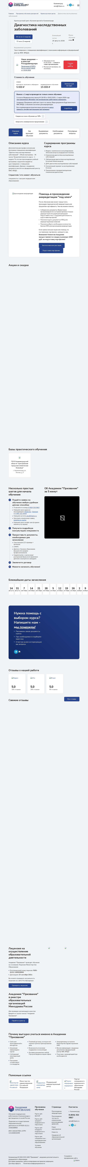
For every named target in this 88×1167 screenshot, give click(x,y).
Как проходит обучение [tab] (29, 133)
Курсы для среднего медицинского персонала (40, 1122)
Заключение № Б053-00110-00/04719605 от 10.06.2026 (28, 68)
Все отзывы (72, 699)
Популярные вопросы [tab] (72, 132)
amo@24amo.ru (58, 6)
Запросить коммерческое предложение (30, 122)
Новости (55, 1132)
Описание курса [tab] (15, 132)
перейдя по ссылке (20, 520)
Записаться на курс (69, 85)
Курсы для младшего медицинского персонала (40, 1131)
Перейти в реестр (18, 1021)
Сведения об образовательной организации (58, 1137)
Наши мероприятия (56, 1128)
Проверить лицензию (20, 985)
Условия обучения (38, 1146)
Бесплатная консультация (51, 245)
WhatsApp (27, 512)
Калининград (58, 4)
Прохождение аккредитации (57, 1112)
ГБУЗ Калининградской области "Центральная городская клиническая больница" (19, 464)
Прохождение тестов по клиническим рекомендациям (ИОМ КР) (57, 1120)
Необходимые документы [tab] (58, 132)
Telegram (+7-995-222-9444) (26, 513)
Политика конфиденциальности (34, 1164)
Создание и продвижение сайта (71, 1157)
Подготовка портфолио (51, 251)
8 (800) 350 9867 (21, 5)
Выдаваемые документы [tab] (43, 132)
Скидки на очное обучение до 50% (28, 116)
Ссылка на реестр (70, 64)
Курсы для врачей (38, 1115)
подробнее (68, 108)
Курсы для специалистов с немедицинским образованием (40, 1139)
